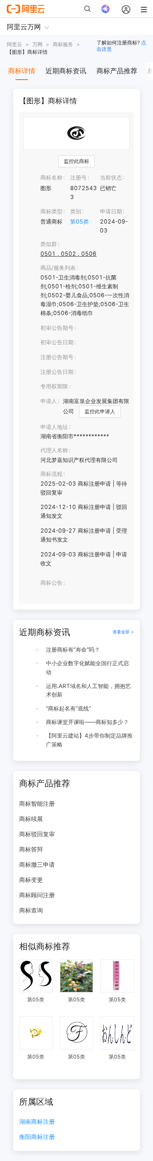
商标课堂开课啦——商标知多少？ (87, 722)
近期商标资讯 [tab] (65, 70)
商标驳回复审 (37, 834)
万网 (37, 44)
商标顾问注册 (37, 894)
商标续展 (31, 818)
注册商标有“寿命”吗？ (73, 649)
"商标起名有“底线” (68, 708)
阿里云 (14, 44)
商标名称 (51, 177)
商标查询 (31, 910)
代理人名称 (54, 450)
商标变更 (31, 879)
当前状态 (111, 177)
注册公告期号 (57, 357)
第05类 (79, 221)
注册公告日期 (57, 371)
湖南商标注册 (37, 1122)
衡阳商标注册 (37, 1137)
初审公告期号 (57, 327)
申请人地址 (54, 426)
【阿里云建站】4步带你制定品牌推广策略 (89, 740)
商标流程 (51, 473)
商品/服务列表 (58, 267)
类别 (75, 211)
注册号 (78, 177)
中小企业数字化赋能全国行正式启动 (87, 667)
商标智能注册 (37, 803)
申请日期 (111, 211)
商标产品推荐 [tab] (116, 70)
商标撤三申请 (37, 864)
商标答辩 (31, 849)
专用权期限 (54, 386)
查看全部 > (123, 632)
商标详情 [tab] (21, 70)
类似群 (48, 243)
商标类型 (51, 211)
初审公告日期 (57, 342)
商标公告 (51, 582)
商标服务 (63, 44)
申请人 (48, 401)
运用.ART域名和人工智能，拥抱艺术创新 (88, 690)
